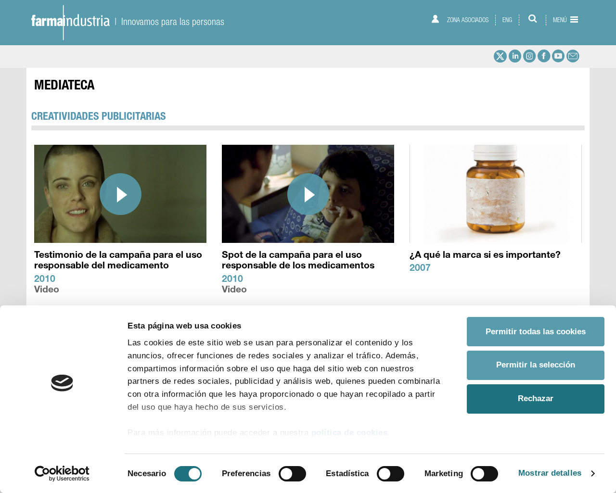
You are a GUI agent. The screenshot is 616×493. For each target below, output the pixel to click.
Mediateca (64, 86)
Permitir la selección (535, 364)
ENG (507, 20)
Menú (560, 20)
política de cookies (349, 432)
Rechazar (535, 398)
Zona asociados (467, 20)
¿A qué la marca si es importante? (485, 256)
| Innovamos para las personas (167, 21)
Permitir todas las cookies (536, 331)
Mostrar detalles (549, 473)
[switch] (292, 473)
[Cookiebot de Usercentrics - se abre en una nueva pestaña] (62, 473)
